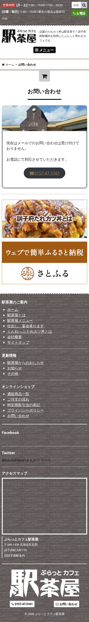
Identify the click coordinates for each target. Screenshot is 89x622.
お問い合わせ (18, 415)
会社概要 (14, 336)
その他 (12, 373)
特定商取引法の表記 (23, 404)
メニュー (46, 49)
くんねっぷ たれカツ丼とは (29, 331)
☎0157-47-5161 (44, 173)
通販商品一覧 (18, 393)
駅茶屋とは (16, 314)
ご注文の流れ (18, 399)
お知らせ (14, 368)
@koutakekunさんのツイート (26, 460)
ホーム (12, 309)
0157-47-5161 (24, 604)
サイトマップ (18, 342)
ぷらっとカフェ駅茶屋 (50, 614)
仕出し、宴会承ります (25, 325)
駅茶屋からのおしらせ (25, 362)
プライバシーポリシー (25, 410)
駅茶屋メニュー (20, 320)
